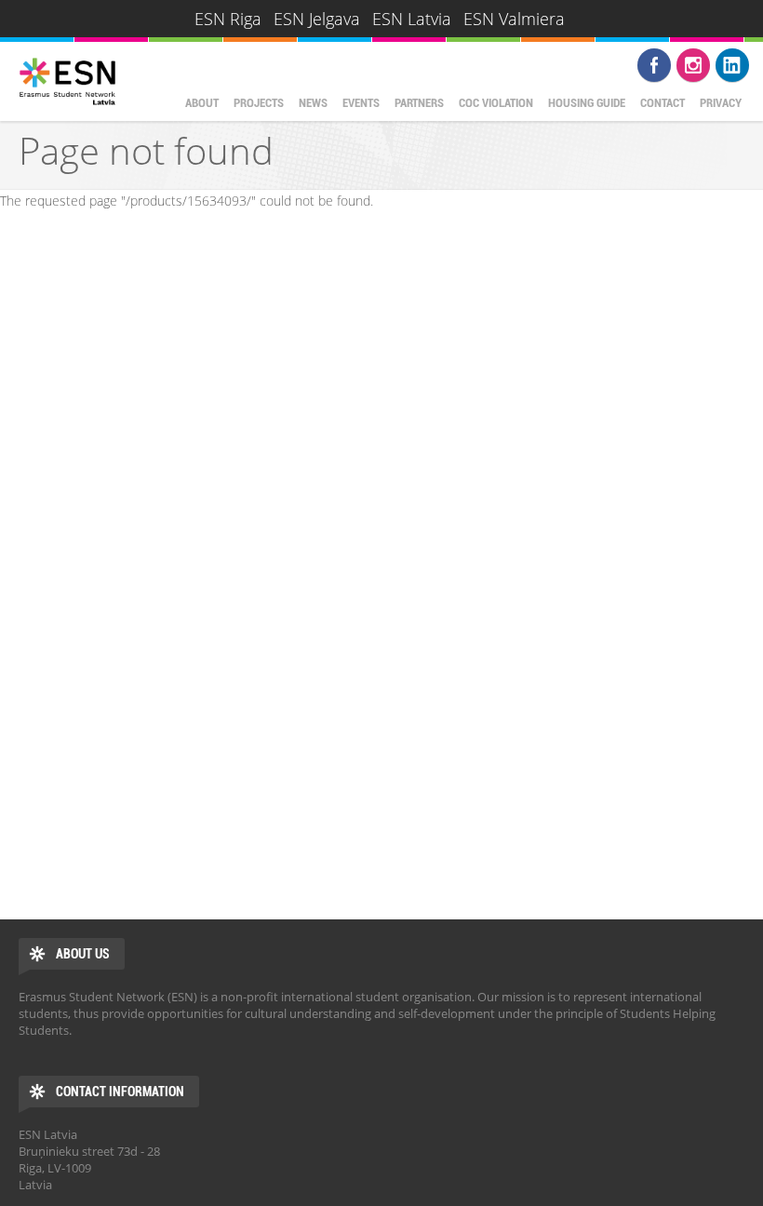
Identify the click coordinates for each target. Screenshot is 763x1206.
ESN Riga (227, 18)
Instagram (693, 65)
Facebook (654, 65)
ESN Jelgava (317, 18)
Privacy (721, 103)
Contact (662, 103)
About (202, 103)
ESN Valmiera (514, 18)
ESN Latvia (411, 18)
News (313, 103)
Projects (259, 103)
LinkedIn (732, 65)
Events (361, 103)
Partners (419, 103)
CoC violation (496, 103)
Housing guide (586, 103)
